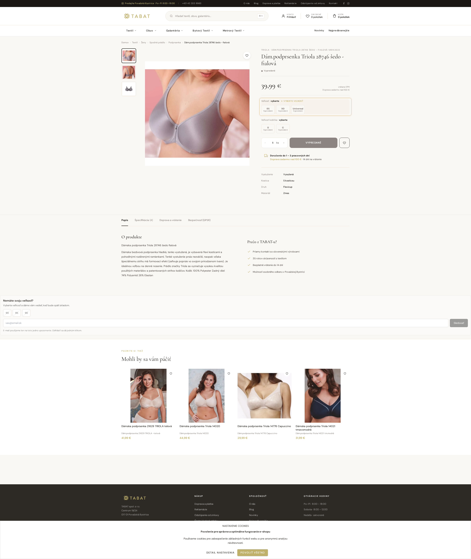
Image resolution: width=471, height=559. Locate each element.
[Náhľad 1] (128, 55)
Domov (125, 42)
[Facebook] (344, 3)
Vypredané (313, 142)
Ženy (143, 42)
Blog (256, 3)
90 (7, 312)
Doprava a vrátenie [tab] (171, 220)
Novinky (319, 30)
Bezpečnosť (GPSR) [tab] (199, 220)
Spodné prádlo (157, 42)
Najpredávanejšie (339, 30)
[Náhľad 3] (128, 89)
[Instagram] (348, 3)
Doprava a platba (271, 3)
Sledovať (459, 323)
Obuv (149, 30)
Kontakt (333, 3)
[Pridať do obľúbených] (247, 55)
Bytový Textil (201, 30)
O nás (247, 3)
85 (16, 312)
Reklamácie (290, 3)
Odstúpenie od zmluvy (313, 3)
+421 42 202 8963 (191, 3)
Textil (129, 30)
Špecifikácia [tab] (144, 220)
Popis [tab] (124, 220)
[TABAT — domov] (137, 16)
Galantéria (173, 30)
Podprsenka (175, 42)
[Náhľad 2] (128, 72)
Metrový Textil (232, 30)
